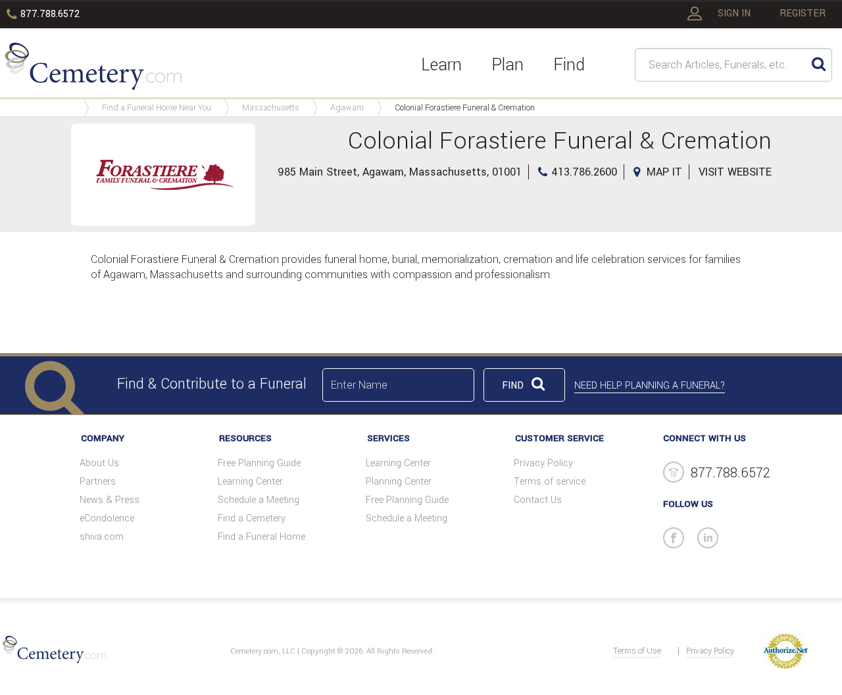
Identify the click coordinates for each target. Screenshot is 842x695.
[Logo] (93, 68)
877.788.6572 (50, 14)
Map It (664, 172)
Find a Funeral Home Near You (156, 108)
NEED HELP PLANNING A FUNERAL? (649, 386)
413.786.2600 (584, 172)
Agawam (347, 108)
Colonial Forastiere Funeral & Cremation (465, 108)
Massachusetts (270, 108)
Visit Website (735, 172)
